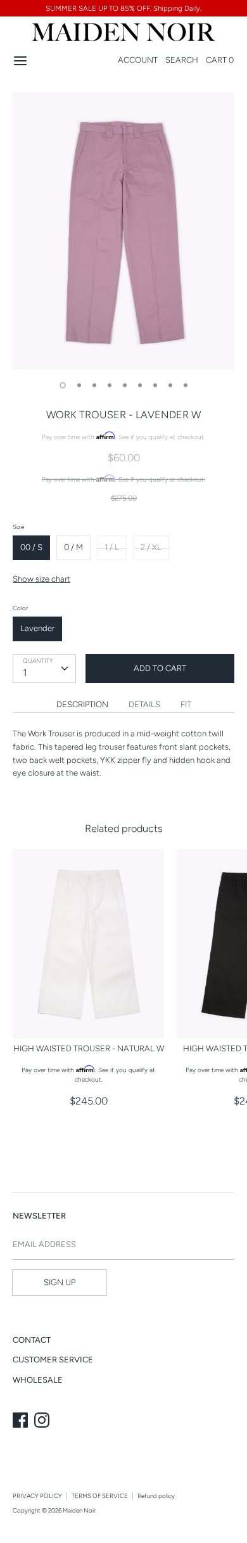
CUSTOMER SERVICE (53, 1359)
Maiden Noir (79, 1510)
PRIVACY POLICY (37, 1495)
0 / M (73, 547)
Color (20, 608)
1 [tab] (63, 385)
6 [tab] (140, 385)
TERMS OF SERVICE (100, 1495)
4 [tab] (109, 385)
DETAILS (144, 704)
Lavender (37, 628)
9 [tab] (185, 385)
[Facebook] (21, 1421)
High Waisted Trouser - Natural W (88, 1048)
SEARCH (181, 60)
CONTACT (32, 1340)
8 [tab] (170, 385)
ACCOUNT (138, 60)
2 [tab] (79, 385)
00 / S (31, 547)
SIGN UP (59, 1282)
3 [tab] (94, 385)
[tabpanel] (123, 231)
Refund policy (156, 1495)
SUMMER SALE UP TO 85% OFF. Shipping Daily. (123, 8)
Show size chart (41, 579)
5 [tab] (125, 385)
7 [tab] (155, 385)
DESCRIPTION (82, 704)
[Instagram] (43, 1421)
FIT (185, 704)
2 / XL (151, 547)
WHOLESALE (38, 1380)
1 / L (111, 547)
